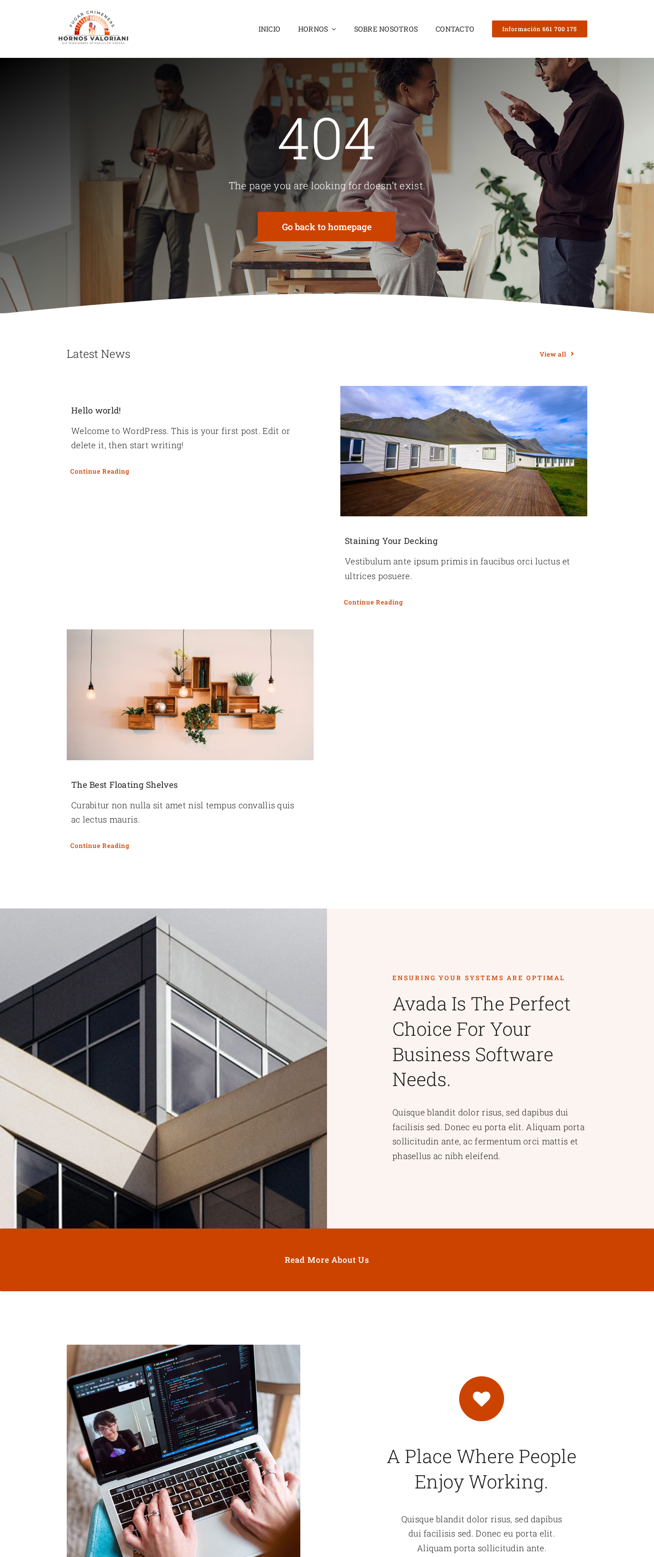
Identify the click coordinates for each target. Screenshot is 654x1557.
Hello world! (96, 410)
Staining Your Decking (391, 540)
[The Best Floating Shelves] (190, 694)
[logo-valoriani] (93, 13)
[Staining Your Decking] (463, 451)
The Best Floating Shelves (124, 784)
